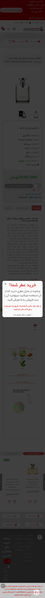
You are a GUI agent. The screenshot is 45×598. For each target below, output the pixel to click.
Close (3, 586)
